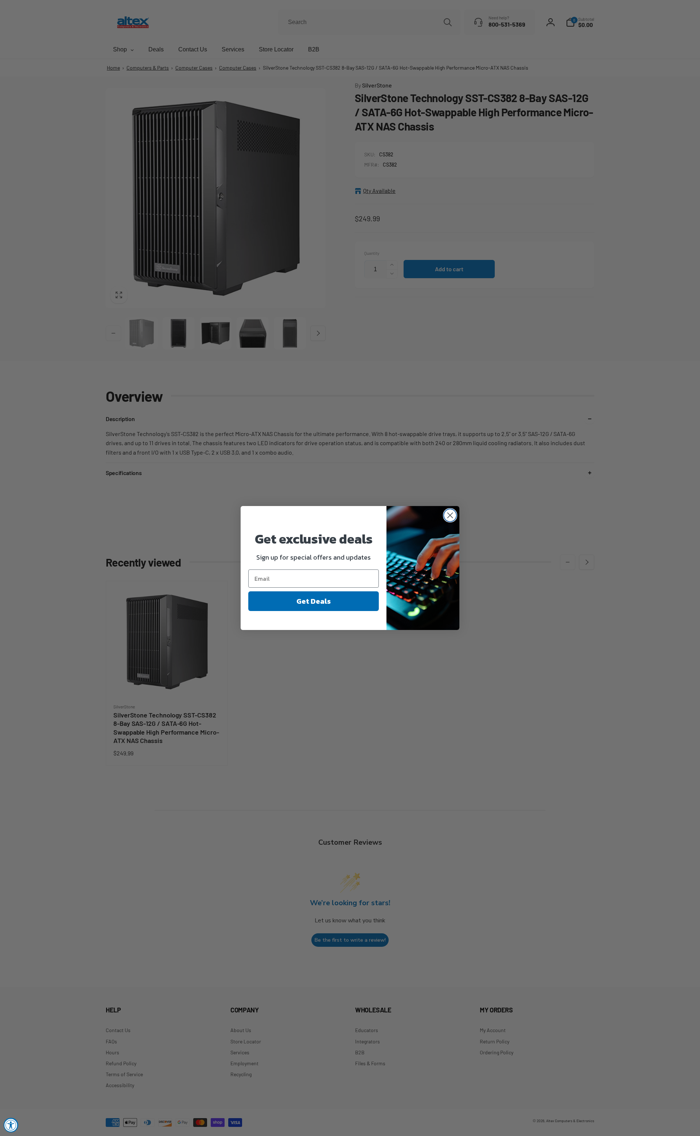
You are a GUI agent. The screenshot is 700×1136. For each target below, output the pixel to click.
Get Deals (313, 601)
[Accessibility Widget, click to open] (11, 1125)
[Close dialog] (450, 515)
